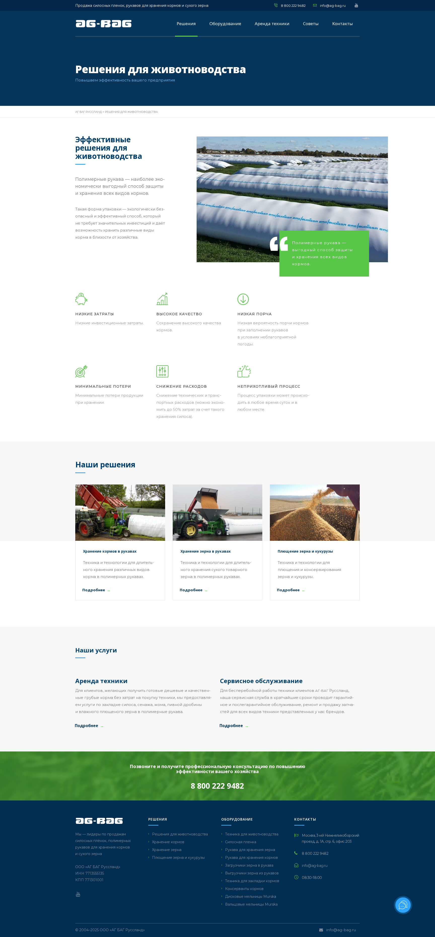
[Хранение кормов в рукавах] (120, 512)
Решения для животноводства (180, 834)
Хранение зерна (167, 849)
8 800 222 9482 (293, 6)
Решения (186, 23)
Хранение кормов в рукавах (109, 551)
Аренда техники (272, 23)
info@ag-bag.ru (333, 6)
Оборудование (225, 23)
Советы (311, 23)
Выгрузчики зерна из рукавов (252, 873)
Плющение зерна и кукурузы (305, 551)
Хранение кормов (168, 842)
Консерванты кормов (244, 888)
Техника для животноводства (251, 834)
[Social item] (78, 894)
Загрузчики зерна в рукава (249, 865)
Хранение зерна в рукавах (205, 551)
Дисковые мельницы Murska (250, 896)
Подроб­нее (93, 589)
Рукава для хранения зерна (250, 849)
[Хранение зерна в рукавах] (217, 512)
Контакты (342, 23)
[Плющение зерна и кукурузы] (314, 512)
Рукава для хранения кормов (251, 857)
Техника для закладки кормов (252, 881)
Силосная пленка (240, 842)
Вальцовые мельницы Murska (251, 904)
